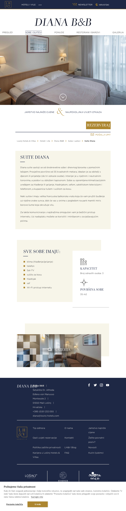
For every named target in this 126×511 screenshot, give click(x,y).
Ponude (59, 32)
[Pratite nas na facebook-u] (89, 385)
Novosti (92, 447)
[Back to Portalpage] (19, 434)
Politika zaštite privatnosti (47, 447)
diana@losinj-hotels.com (46, 416)
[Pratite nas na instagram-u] (101, 385)
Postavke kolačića (14, 504)
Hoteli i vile (29, 5)
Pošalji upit (103, 134)
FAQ (67, 453)
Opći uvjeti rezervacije (45, 438)
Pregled (7, 32)
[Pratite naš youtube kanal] (107, 385)
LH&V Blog (70, 447)
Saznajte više (37, 497)
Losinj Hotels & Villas (26, 141)
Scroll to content (63, 97)
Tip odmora (39, 428)
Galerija (118, 32)
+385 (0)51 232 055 (43, 411)
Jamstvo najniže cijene (39, 112)
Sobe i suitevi (33, 32)
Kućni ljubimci (96, 453)
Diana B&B (59, 141)
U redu (38, 504)
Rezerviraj (98, 125)
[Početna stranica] (8, 4)
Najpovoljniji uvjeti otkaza (83, 112)
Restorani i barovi (88, 32)
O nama (69, 428)
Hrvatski (104, 5)
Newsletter (85, 5)
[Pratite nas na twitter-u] (95, 385)
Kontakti (69, 438)
